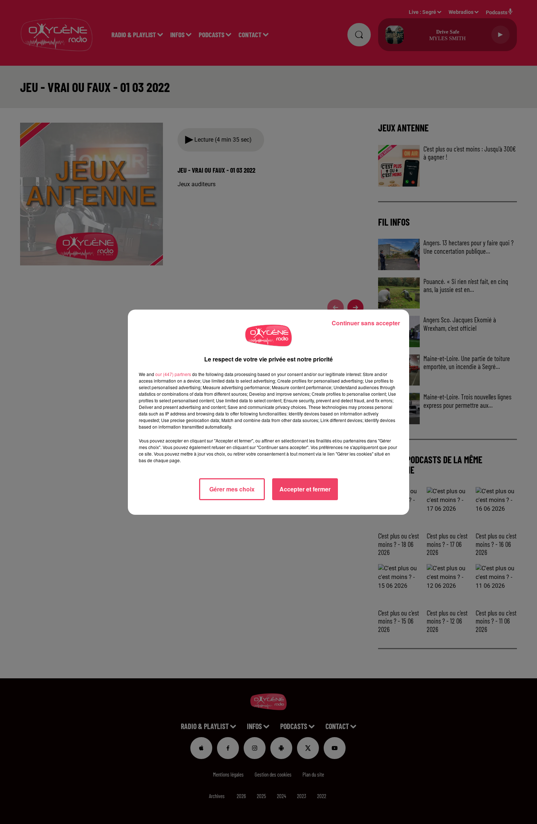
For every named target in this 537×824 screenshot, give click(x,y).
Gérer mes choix (232, 489)
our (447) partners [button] (173, 374)
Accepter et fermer (305, 489)
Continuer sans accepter (366, 323)
